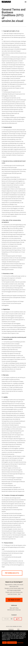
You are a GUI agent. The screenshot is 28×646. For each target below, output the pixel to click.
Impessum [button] (11, 629)
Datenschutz (20, 642)
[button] (25, 2)
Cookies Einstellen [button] (12, 642)
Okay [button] (4, 642)
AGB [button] (18, 629)
